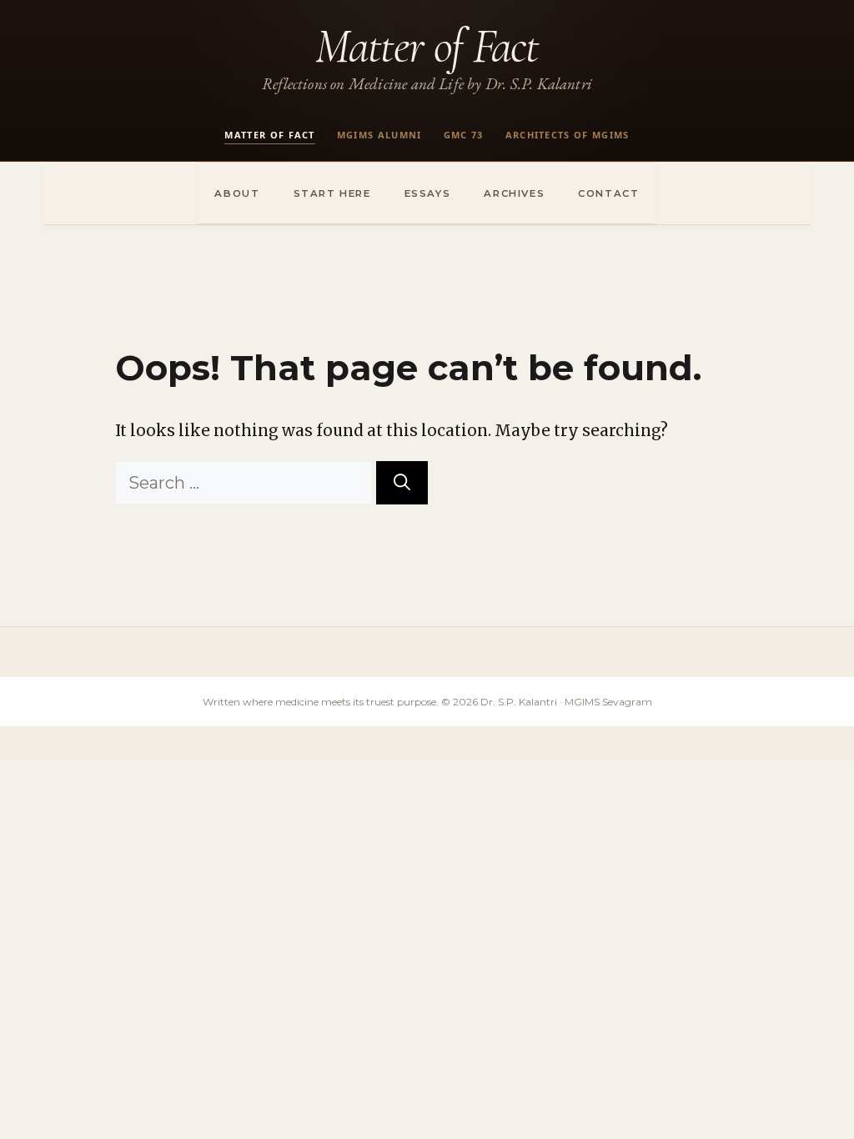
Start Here (332, 193)
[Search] (402, 482)
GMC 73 (464, 134)
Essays (427, 193)
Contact (608, 193)
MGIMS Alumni (379, 134)
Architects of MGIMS (567, 134)
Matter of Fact (427, 45)
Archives (514, 193)
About (236, 193)
